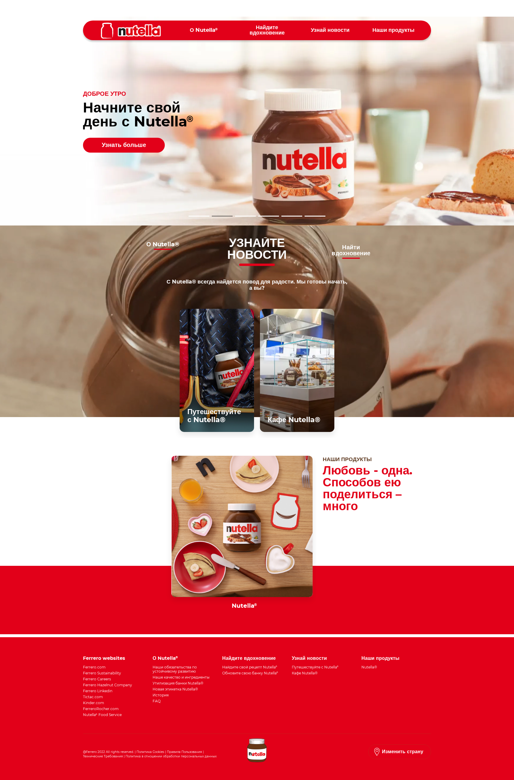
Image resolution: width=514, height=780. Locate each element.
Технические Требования (103, 756)
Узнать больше (124, 145)
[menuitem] (204, 30)
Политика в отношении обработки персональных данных (171, 756)
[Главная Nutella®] (131, 31)
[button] (199, 216)
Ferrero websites (104, 658)
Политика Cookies (150, 752)
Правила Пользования (184, 752)
